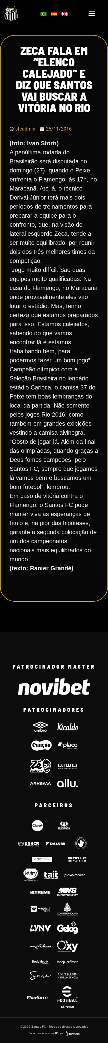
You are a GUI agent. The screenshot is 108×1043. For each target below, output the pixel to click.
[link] (18, 13)
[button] (91, 13)
